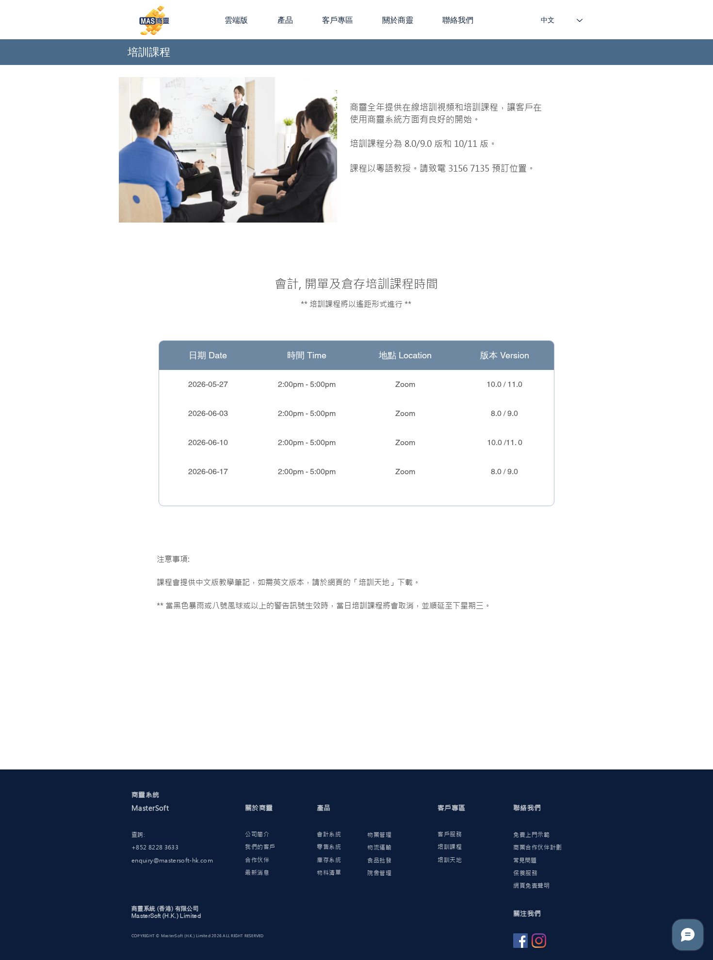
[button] (243, 20)
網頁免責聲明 (531, 886)
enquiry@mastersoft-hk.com (172, 860)
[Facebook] (520, 940)
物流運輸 (379, 847)
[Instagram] (539, 940)
